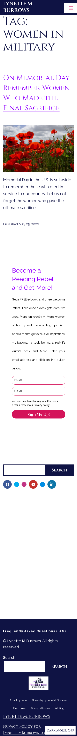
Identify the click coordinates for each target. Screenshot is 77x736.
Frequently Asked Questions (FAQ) (34, 631)
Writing (9, 587)
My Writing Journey (23, 503)
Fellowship (15, 517)
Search (9, 461)
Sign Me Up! (39, 414)
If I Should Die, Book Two (27, 538)
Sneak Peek (16, 566)
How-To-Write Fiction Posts (30, 601)
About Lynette (16, 496)
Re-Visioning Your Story (26, 608)
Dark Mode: (57, 730)
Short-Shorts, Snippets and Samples (38, 559)
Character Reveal (21, 545)
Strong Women (16, 580)
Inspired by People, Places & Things (37, 552)
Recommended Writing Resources (36, 594)
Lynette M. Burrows (18, 7)
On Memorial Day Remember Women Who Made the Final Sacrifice (36, 93)
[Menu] (70, 8)
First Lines (12, 573)
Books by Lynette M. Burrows (29, 510)
